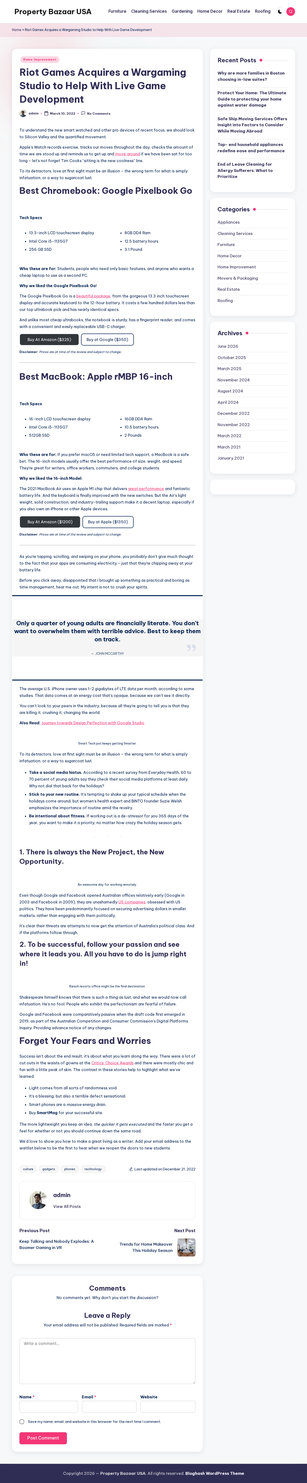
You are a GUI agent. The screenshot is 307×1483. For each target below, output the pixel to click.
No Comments (99, 114)
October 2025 (232, 357)
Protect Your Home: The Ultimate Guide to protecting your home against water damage (252, 99)
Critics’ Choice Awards (112, 1062)
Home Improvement (40, 59)
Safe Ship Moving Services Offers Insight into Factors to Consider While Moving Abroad (252, 125)
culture (28, 1169)
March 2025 (230, 368)
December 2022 (234, 413)
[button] (67, 1206)
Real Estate (229, 289)
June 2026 (228, 346)
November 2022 (234, 424)
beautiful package (93, 296)
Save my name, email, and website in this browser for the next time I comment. (94, 1421)
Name (27, 1397)
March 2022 (230, 435)
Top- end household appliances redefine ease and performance (251, 147)
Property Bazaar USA (53, 11)
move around (127, 153)
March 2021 (229, 446)
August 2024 (230, 391)
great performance (146, 488)
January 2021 (231, 458)
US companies (131, 902)
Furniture (226, 244)
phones (69, 1169)
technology (93, 1169)
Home (16, 30)
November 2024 (234, 379)
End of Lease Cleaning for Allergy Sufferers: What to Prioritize (245, 170)
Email (89, 1397)
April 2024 (228, 402)
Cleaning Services (235, 233)
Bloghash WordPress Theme (214, 1473)
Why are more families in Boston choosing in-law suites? (251, 76)
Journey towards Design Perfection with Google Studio (92, 722)
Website (149, 1397)
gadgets (48, 1169)
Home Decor (230, 256)
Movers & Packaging (238, 278)
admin (62, 1195)
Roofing (225, 300)
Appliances (229, 222)
